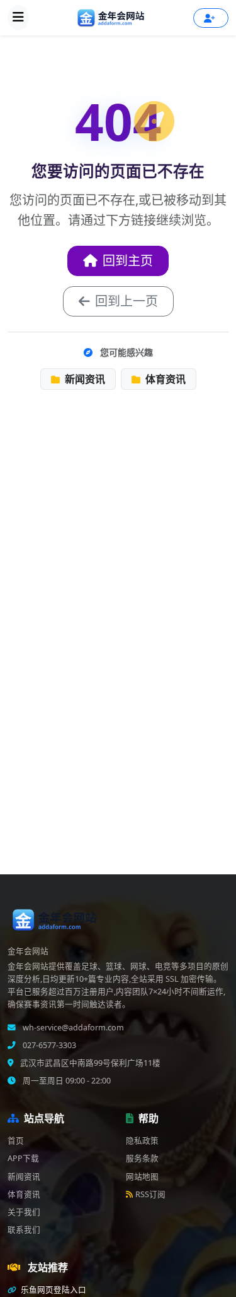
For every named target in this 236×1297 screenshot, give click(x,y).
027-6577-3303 (48, 1045)
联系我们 (24, 1229)
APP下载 (23, 1158)
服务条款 (142, 1158)
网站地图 (142, 1176)
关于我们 (24, 1212)
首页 (16, 1140)
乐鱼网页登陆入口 (52, 1289)
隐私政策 (142, 1140)
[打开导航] (18, 17)
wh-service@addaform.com (72, 1027)
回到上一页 (126, 301)
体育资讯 (164, 379)
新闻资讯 (83, 379)
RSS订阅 (150, 1194)
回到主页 (128, 260)
